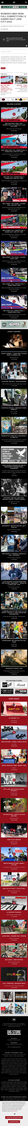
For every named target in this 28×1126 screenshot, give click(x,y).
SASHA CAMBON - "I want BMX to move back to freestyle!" (14, 354)
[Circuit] (7, 691)
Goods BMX (6, 1100)
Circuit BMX (9, 1098)
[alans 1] (14, 324)
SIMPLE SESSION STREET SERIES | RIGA (14, 765)
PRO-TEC (7, 1088)
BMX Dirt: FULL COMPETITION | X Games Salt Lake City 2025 (14, 177)
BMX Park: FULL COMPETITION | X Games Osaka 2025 (14, 311)
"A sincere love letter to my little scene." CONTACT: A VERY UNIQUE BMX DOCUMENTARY (14, 612)
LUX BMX (3, 1086)
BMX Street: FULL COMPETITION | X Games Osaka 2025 (14, 284)
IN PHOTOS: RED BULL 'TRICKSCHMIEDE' (14, 381)
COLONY (3, 1083)
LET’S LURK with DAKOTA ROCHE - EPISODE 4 (14, 789)
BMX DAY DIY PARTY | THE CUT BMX (14, 888)
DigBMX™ (22, 1023)
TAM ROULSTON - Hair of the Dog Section (14, 815)
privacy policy (14, 1111)
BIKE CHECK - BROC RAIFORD (14, 959)
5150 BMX (22, 1098)
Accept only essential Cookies (14, 1117)
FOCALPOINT (24, 1083)
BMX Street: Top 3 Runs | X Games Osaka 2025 (14, 257)
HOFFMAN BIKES (6, 1085)
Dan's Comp (16, 1098)
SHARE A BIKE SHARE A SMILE (11, 1089)
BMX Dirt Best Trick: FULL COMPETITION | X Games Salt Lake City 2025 (6, 88)
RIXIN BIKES (12, 1088)
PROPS (2, 1088)
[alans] (14, 7)
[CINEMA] (7, 1009)
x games (3, 68)
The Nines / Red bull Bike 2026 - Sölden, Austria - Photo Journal (14, 498)
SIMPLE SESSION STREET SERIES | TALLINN (14, 864)
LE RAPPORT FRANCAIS (14, 912)
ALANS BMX (4, 1082)
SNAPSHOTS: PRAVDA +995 (14, 668)
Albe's (4, 1098)
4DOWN (17, 1091)
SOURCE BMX (19, 1088)
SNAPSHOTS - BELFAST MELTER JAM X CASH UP (14, 526)
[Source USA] (21, 691)
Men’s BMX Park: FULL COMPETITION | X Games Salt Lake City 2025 (14, 150)
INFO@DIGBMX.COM (15, 1047)
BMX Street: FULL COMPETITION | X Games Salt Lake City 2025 (14, 231)
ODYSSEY (19, 1086)
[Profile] (21, 1009)
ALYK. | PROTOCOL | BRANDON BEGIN (14, 983)
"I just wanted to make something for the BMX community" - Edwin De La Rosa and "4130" (14, 583)
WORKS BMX (12, 1091)
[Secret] (7, 684)
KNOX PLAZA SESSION (14, 839)
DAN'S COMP (17, 1083)
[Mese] (21, 684)
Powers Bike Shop (20, 1100)
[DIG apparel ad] (14, 99)
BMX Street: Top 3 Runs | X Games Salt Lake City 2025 (14, 204)
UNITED (21, 1089)
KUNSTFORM (23, 1085)
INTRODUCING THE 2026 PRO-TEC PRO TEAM (14, 641)
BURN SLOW (19, 1082)
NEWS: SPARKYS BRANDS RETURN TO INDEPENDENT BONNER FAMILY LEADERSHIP (14, 467)
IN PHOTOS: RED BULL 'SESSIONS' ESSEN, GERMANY (14, 408)
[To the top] (14, 1019)
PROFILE (24, 1086)
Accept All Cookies (14, 1121)
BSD (15, 1082)
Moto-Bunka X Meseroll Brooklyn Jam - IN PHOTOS (14, 554)
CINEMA (25, 1082)
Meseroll (12, 1100)
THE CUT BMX (9, 1083)
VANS (25, 1089)
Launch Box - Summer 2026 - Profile (14, 936)
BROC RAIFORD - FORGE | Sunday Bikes (14, 741)
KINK (18, 1085)
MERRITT (13, 1086)
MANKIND (8, 1086)
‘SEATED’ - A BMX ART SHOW (21, 86)
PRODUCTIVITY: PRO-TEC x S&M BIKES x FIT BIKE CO (14, 436)
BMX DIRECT (10, 1082)
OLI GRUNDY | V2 (14, 718)
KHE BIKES (13, 1085)
